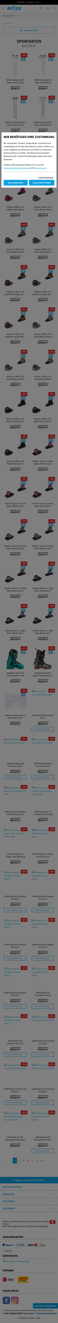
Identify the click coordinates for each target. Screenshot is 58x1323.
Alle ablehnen (15, 182)
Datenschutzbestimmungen (16, 168)
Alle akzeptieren (42, 182)
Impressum (41, 168)
